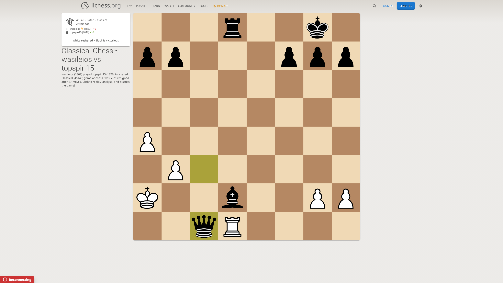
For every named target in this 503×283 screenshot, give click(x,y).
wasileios (83, 28)
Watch (169, 6)
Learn (155, 6)
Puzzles (141, 6)
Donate (222, 6)
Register (405, 5)
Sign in (388, 5)
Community (186, 6)
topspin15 (82, 32)
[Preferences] (420, 6)
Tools (203, 6)
